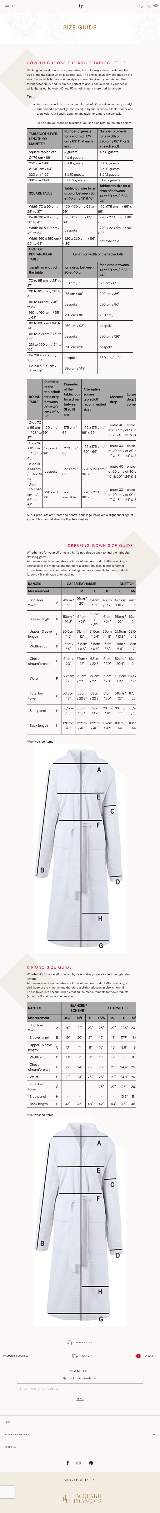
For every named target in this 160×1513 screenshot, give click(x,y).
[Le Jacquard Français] (80, 1496)
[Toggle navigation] (6, 6)
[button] (148, 6)
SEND (80, 1398)
